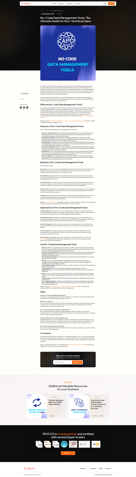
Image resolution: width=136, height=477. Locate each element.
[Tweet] (24, 107)
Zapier (88, 115)
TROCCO (84, 115)
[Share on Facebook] (21, 107)
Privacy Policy (98, 474)
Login (104, 3)
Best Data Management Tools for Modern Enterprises (62, 286)
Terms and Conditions (107, 474)
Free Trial (111, 3)
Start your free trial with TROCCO (76, 344)
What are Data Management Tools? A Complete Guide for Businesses (67, 120)
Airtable (42, 117)
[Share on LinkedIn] (27, 107)
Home (41, 10)
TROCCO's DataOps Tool (50, 202)
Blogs (46, 10)
